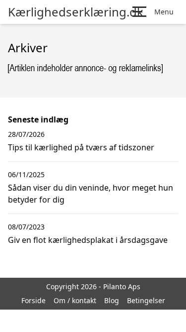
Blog (111, 300)
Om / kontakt (75, 300)
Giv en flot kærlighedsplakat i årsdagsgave (88, 239)
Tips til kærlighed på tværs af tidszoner (81, 147)
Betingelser (146, 300)
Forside (33, 300)
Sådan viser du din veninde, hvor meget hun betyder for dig (90, 193)
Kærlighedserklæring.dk (75, 12)
